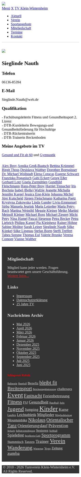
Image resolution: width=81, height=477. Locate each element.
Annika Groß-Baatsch (33, 166)
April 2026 (24, 328)
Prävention (58, 425)
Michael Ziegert (57, 214)
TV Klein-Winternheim (31, 8)
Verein (15, 20)
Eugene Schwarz (67, 174)
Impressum (24, 296)
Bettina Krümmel (62, 166)
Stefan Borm (43, 231)
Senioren (42, 430)
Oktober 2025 (26, 353)
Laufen (11, 415)
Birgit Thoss (10, 170)
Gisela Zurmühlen (34, 182)
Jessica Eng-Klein (37, 194)
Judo (62, 403)
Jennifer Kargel (13, 194)
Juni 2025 (23, 365)
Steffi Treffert (62, 231)
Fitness (14, 402)
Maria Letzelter (45, 206)
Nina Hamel (18, 219)
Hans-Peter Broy (33, 186)
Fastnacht (33, 395)
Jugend (15, 409)
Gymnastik (47, 155)
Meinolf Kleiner (13, 214)
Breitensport (19, 388)
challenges (64, 389)
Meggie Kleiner (46, 210)
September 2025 (28, 357)
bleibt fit (48, 382)
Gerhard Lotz (11, 182)
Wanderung (19, 447)
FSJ (25, 402)
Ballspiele (12, 383)
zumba (13, 453)
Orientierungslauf (32, 425)
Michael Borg (35, 214)
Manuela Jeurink (22, 206)
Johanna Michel (62, 194)
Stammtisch (15, 442)
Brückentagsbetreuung (44, 389)
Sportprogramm (55, 434)
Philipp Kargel (25, 223)
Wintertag (38, 448)
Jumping (31, 409)
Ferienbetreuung (56, 396)
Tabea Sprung (12, 235)
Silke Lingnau (23, 231)
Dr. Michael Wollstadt (17, 174)
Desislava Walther (33, 170)
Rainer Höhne (67, 223)
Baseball (22, 383)
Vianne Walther (25, 239)
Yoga (47, 448)
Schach (11, 431)
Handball (54, 403)
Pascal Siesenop (39, 219)
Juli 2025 (22, 361)
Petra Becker (61, 219)
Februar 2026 (26, 336)
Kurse (63, 409)
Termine (16, 32)
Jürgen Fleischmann (38, 198)
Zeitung (57, 448)
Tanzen (30, 442)
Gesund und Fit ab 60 (17, 155)
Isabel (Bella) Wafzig (30, 190)
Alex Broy (9, 166)
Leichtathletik (26, 415)
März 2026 (24, 332)
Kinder (48, 408)
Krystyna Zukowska (16, 202)
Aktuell (16, 16)
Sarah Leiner (33, 227)
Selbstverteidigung (25, 431)
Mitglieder (45, 414)
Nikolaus (36, 420)
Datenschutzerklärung (31, 300)
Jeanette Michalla (57, 190)
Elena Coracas (44, 174)
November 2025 (28, 348)
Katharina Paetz (64, 198)
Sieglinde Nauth (54, 227)
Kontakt (16, 36)
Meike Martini (68, 210)
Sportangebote (21, 24)
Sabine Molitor (12, 227)
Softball (53, 431)
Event (15, 395)
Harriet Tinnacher (57, 186)
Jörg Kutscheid (12, 198)
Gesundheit (38, 402)
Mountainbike (17, 420)
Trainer (42, 441)
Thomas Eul (31, 235)
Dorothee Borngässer (62, 170)
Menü (6, 8)
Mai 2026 (23, 324)
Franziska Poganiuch (17, 178)
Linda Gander (42, 202)
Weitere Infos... (18, 276)
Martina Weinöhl (22, 210)
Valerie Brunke (51, 235)
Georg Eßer (58, 178)
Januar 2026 (25, 340)
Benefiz (33, 383)
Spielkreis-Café (32, 436)
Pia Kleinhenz (46, 223)
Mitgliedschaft (21, 28)
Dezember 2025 (27, 344)
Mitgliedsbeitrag (63, 415)
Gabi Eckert (41, 178)
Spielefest (15, 435)
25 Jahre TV (25, 304)
